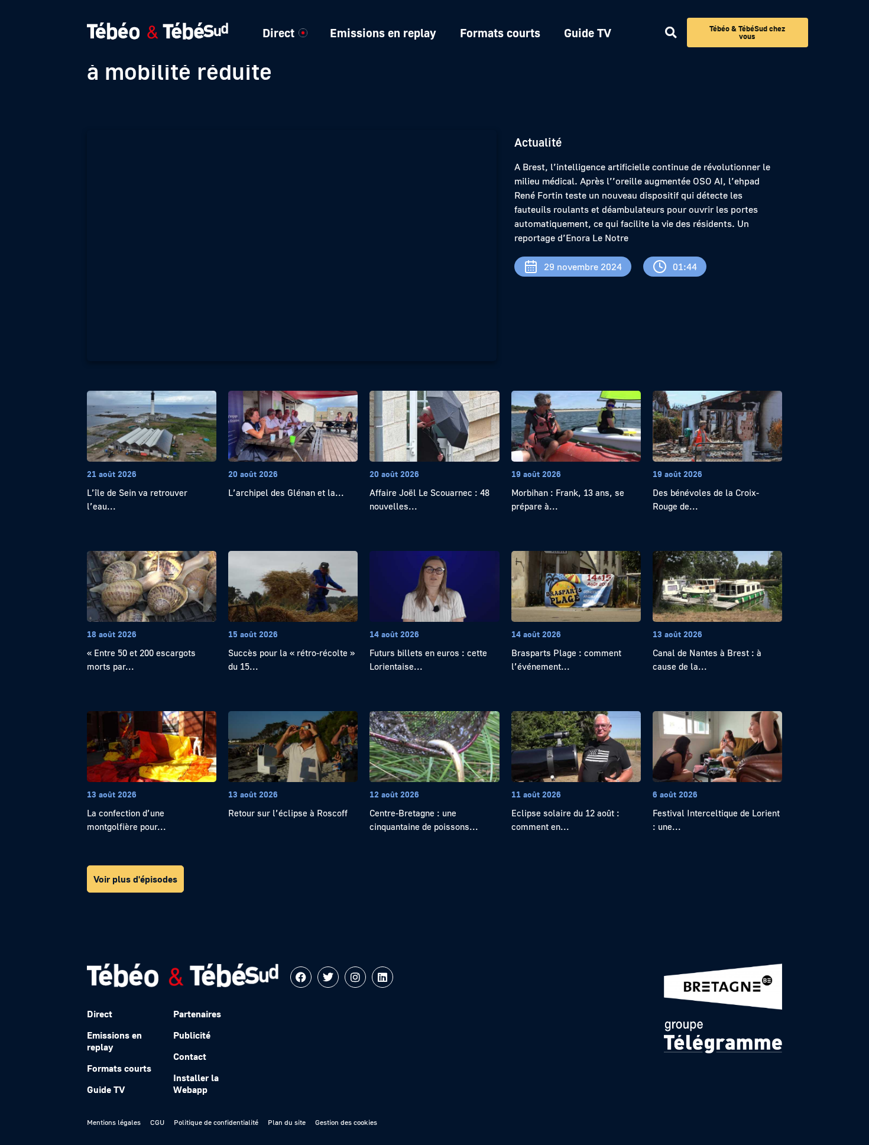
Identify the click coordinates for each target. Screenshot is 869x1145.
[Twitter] (328, 977)
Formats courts (500, 32)
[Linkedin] (382, 977)
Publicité (191, 1035)
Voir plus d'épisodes (135, 879)
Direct (278, 32)
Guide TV (587, 32)
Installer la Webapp (196, 1083)
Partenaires (197, 1014)
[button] (670, 32)
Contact (189, 1056)
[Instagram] (355, 977)
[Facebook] (301, 977)
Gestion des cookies (346, 1122)
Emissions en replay (383, 32)
